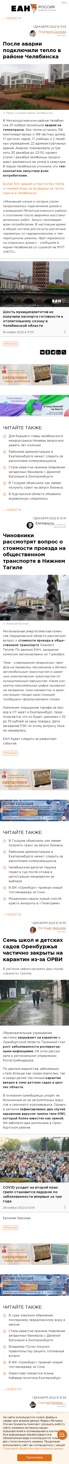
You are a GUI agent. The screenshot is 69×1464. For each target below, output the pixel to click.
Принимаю (34, 1457)
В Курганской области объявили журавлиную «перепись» (35, 496)
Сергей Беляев (50, 1402)
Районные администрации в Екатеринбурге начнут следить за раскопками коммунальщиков (36, 456)
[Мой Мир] (58, 352)
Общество (10, 344)
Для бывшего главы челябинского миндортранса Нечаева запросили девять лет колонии (36, 441)
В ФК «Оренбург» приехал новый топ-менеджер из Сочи (35, 890)
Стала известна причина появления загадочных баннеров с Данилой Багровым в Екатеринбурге (37, 472)
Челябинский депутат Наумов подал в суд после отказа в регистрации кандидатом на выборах (32, 874)
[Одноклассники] (47, 352)
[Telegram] (53, 352)
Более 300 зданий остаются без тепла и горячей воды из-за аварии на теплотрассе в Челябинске (34, 189)
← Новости (12, 18)
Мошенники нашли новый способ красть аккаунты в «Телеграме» (35, 901)
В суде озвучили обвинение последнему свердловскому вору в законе (37, 1320)
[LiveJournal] (64, 352)
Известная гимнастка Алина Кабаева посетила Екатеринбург (35, 1376)
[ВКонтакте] (42, 352)
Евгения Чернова (52, 928)
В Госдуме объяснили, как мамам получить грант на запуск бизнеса (36, 485)
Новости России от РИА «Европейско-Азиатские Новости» (24, 8)
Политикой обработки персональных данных (33, 1449)
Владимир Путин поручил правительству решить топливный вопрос (36, 1351)
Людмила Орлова (52, 32)
